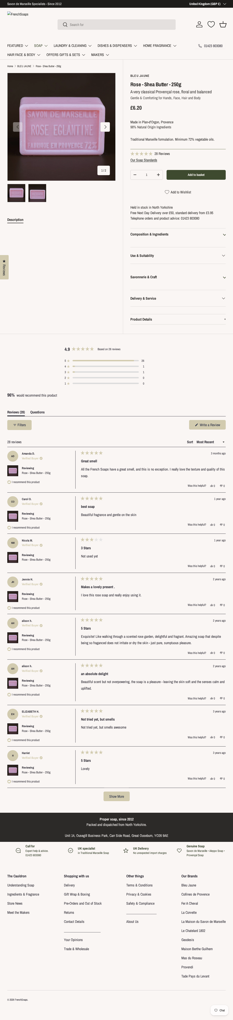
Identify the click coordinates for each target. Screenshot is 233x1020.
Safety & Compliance (140, 903)
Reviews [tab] (16, 413)
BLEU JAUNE (24, 66)
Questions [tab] (37, 413)
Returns (69, 912)
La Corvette (189, 912)
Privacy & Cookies (138, 894)
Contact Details (74, 921)
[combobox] (117, 24)
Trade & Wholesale (76, 948)
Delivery (69, 885)
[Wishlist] (211, 24)
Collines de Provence (195, 894)
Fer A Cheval (189, 903)
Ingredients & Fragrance (23, 894)
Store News (15, 903)
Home (10, 66)
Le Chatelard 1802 (193, 930)
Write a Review (210, 426)
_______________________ (82, 930)
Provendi (187, 966)
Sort (190, 441)
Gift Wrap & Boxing (77, 894)
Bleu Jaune (188, 885)
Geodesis (187, 939)
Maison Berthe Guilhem (197, 948)
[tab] (15, 219)
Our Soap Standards (143, 159)
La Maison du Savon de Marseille (203, 921)
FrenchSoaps (21, 1000)
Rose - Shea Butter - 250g (48, 66)
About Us (132, 921)
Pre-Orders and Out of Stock (83, 903)
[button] (223, 24)
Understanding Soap (20, 885)
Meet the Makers (18, 912)
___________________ (141, 912)
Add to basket (196, 174)
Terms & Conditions (139, 885)
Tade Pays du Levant (195, 976)
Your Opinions (73, 939)
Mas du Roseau (191, 957)
